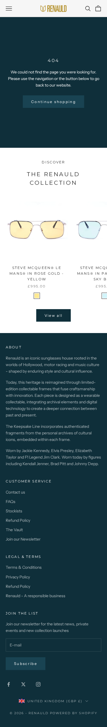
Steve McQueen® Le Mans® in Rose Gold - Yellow (36, 274)
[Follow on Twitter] (23, 684)
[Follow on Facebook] (8, 684)
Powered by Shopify (74, 713)
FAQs (10, 501)
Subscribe (25, 663)
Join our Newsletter (23, 539)
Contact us (15, 492)
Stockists (14, 511)
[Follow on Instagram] (38, 684)
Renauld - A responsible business (35, 595)
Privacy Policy (18, 577)
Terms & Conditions (24, 567)
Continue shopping (53, 101)
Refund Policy (18, 520)
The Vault (14, 529)
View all (54, 315)
